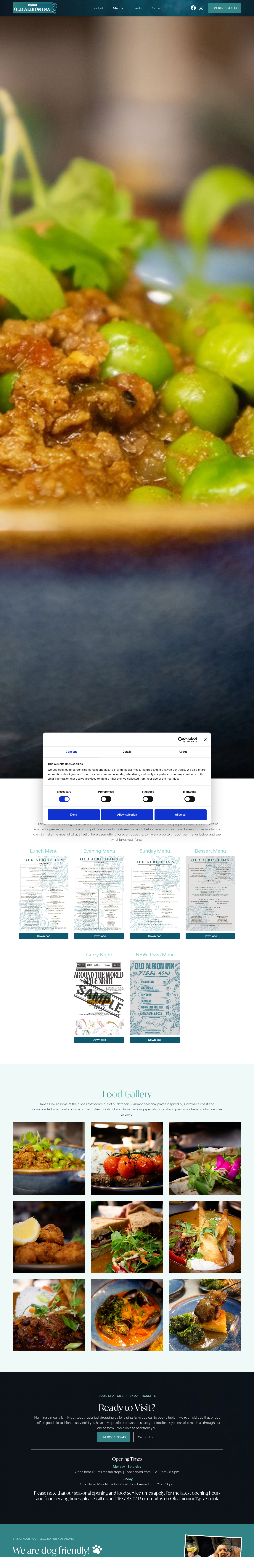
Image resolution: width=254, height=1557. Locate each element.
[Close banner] (205, 739)
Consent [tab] (71, 751)
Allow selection (127, 814)
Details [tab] (127, 751)
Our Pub (98, 7)
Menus (118, 7)
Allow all (180, 814)
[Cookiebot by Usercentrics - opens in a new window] (181, 739)
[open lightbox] (49, 1158)
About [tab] (183, 751)
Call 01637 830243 (225, 8)
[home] (35, 8)
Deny (73, 814)
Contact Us (145, 1437)
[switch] (106, 799)
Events (137, 7)
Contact (156, 7)
